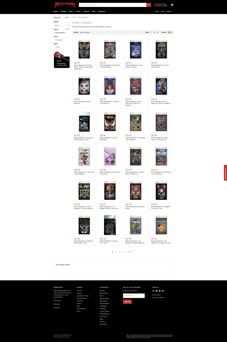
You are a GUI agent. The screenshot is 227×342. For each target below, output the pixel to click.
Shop (71, 11)
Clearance (57, 308)
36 (154, 32)
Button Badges (60, 32)
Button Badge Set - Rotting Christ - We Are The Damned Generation (83, 67)
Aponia (68, 337)
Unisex (58, 47)
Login (157, 11)
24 (151, 32)
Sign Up (127, 302)
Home (74, 17)
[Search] (148, 5)
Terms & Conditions (158, 297)
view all (67, 17)
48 (157, 32)
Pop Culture (57, 300)
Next (130, 252)
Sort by (76, 32)
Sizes (78, 11)
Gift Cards (57, 304)
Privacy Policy (156, 295)
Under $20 (59, 40)
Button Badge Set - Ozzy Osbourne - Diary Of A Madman (133, 103)
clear (67, 29)
